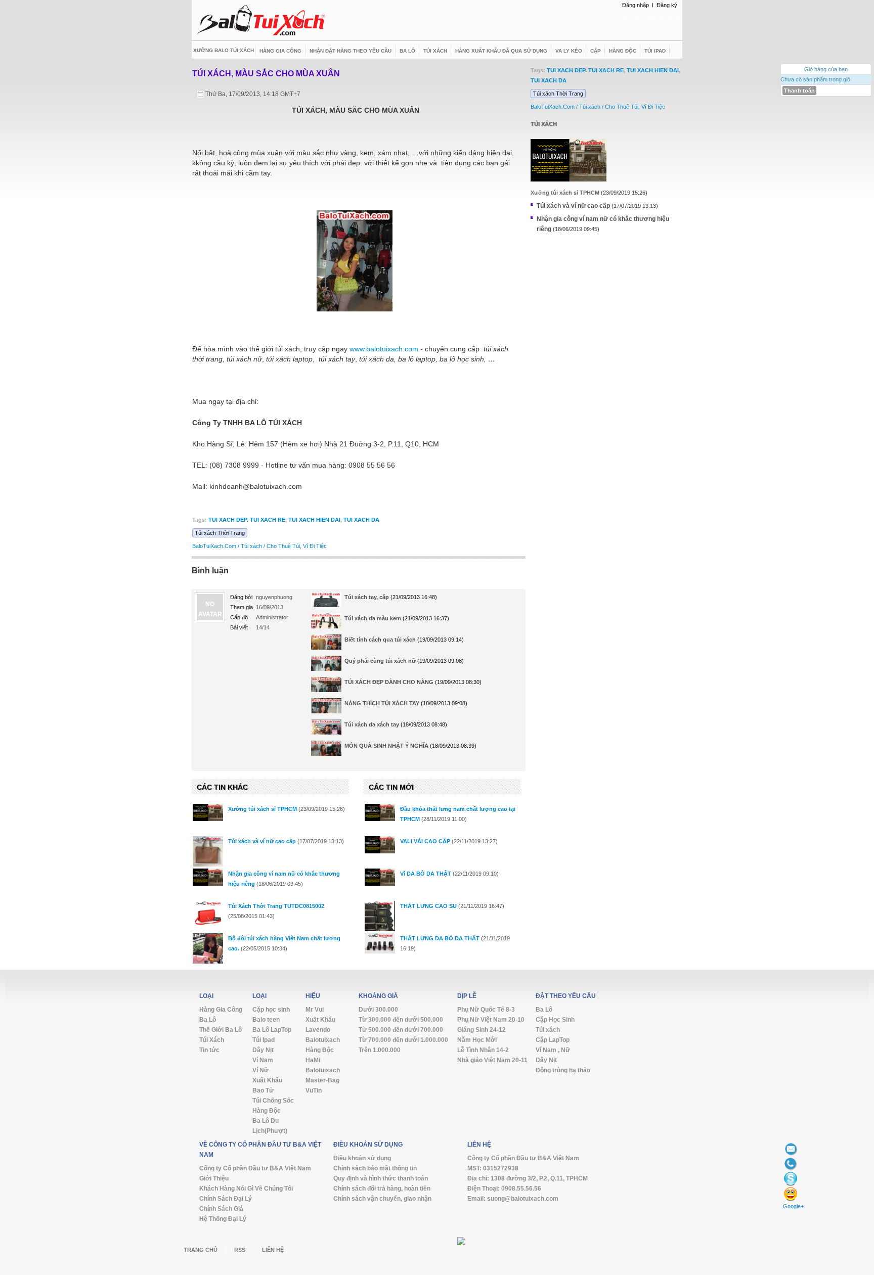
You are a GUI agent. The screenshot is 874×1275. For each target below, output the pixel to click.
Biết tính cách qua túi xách (380, 639)
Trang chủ (200, 1250)
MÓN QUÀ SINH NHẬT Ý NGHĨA (386, 746)
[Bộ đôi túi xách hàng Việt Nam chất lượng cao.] (208, 950)
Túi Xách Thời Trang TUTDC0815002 (276, 906)
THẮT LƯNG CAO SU (428, 906)
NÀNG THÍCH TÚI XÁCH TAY (381, 703)
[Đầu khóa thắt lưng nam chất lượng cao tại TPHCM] (380, 812)
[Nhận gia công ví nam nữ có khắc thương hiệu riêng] (208, 877)
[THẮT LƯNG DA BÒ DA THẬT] (380, 943)
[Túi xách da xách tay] (326, 730)
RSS (239, 1250)
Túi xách (544, 124)
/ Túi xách (250, 546)
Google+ (793, 1206)
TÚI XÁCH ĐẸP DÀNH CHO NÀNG (388, 682)
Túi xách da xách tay (371, 724)
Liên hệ (273, 1250)
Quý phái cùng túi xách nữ (380, 661)
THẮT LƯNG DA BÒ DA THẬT (439, 938)
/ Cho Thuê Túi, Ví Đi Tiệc (295, 546)
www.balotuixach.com (383, 349)
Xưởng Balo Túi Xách (223, 50)
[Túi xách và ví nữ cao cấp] (208, 851)
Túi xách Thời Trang (220, 533)
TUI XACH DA (361, 520)
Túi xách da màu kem (372, 618)
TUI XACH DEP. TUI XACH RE (246, 520)
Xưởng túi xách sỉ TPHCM (262, 809)
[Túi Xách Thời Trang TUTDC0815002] (208, 916)
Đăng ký (667, 5)
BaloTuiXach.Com (214, 546)
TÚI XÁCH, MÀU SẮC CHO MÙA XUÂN (266, 73)
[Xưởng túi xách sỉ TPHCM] (208, 812)
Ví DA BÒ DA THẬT (425, 874)
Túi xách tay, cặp (366, 597)
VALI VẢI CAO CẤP (425, 841)
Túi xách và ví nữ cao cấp (262, 841)
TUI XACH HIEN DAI (314, 520)
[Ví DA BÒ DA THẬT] (380, 877)
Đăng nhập (635, 5)
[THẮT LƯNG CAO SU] (380, 921)
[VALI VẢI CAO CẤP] (380, 844)
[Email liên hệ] (790, 1148)
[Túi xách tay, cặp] (326, 606)
